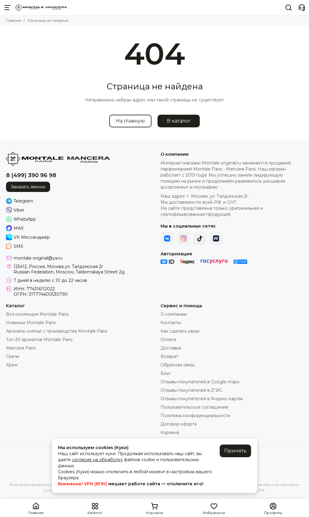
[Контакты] (301, 7)
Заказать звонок (28, 187)
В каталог (179, 121)
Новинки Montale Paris (31, 322)
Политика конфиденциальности (195, 415)
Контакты (171, 322)
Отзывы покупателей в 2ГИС (191, 390)
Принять (235, 451)
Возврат (169, 356)
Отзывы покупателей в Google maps (200, 382)
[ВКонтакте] (167, 238)
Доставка (171, 348)
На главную (130, 121)
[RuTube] (216, 238)
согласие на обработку (97, 459)
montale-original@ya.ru (38, 258)
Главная (13, 20)
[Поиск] (288, 7)
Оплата (168, 339)
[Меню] (7, 7)
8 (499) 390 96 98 (31, 175)
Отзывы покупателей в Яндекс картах (202, 398)
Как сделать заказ (180, 331)
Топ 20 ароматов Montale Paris (39, 339)
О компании (174, 314)
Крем (12, 365)
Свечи (12, 356)
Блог (166, 373)
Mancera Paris (21, 348)
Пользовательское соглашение (194, 407)
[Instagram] (183, 238)
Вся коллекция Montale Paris (37, 314)
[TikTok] (199, 238)
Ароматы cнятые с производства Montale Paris (56, 331)
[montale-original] (41, 7)
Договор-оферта (179, 424)
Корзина (170, 432)
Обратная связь (178, 365)
